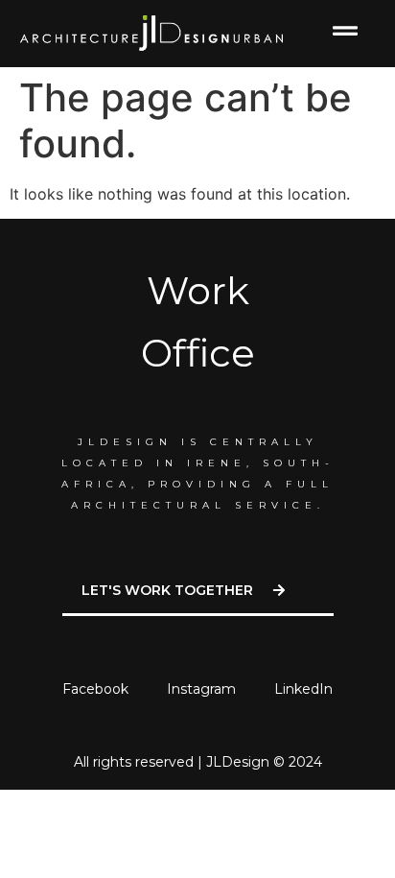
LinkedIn (303, 689)
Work (198, 290)
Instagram (201, 689)
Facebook (95, 689)
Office (198, 352)
